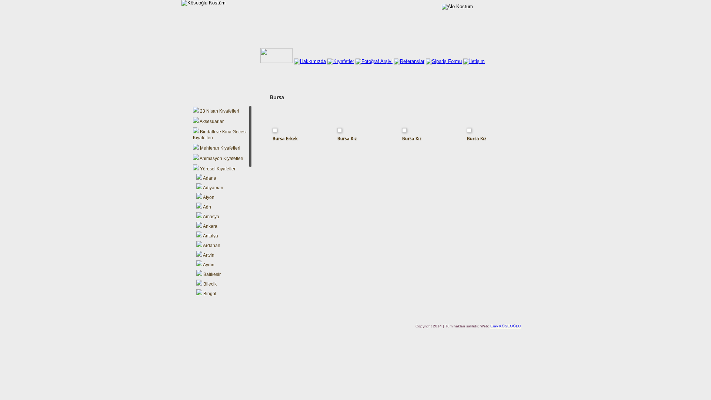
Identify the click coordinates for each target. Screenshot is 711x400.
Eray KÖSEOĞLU (505, 326)
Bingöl (209, 293)
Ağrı (206, 207)
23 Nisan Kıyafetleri (219, 111)
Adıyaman (212, 187)
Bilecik (209, 284)
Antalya (210, 236)
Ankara (209, 226)
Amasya (210, 216)
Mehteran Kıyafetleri (219, 148)
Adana (209, 178)
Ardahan (211, 245)
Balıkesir (211, 274)
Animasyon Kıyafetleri (221, 158)
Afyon (208, 197)
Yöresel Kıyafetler (217, 168)
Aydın (208, 264)
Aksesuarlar (211, 121)
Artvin (208, 255)
